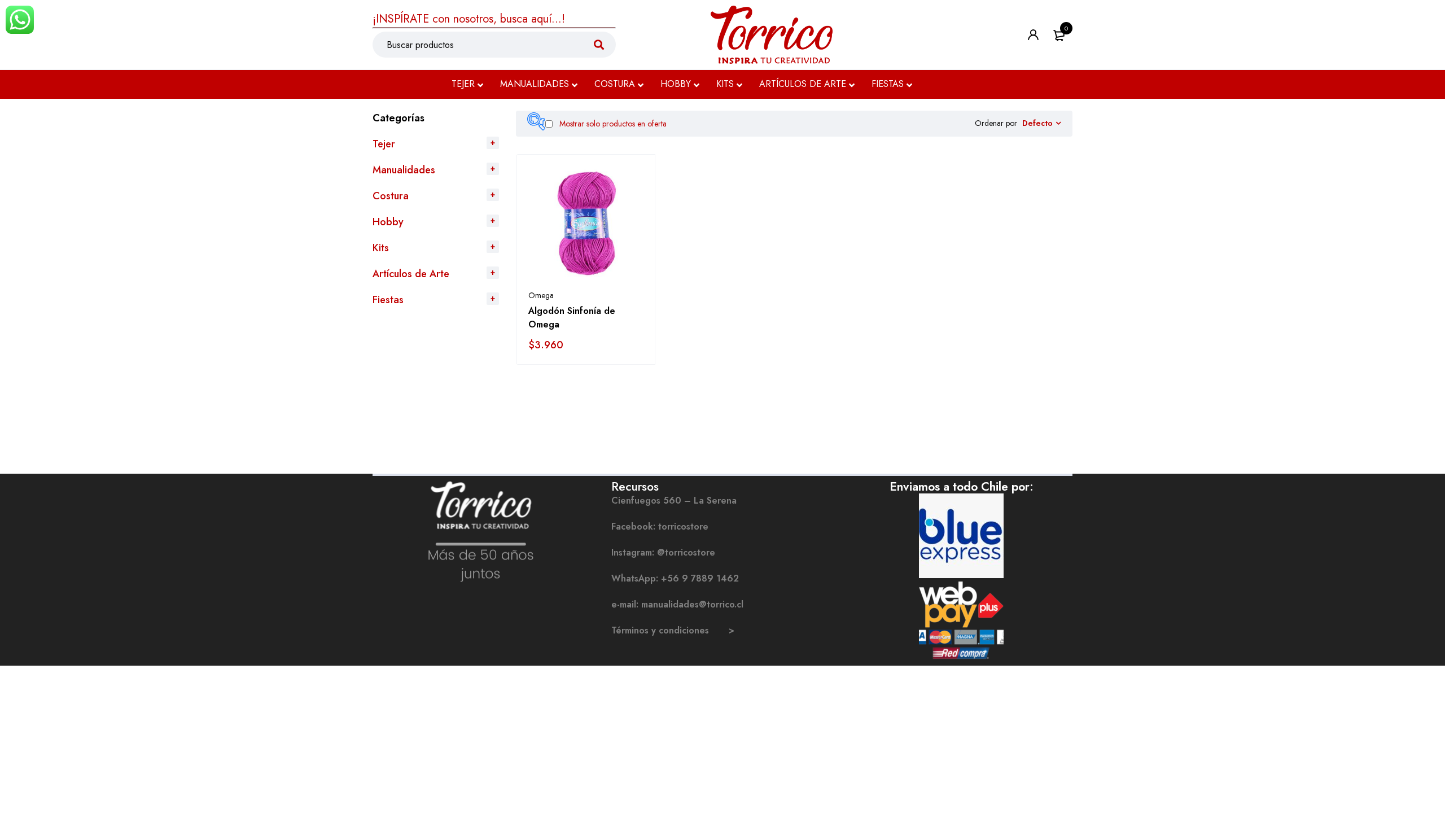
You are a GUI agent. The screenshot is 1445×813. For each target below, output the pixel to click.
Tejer (384, 144)
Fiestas (388, 299)
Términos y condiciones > (672, 630)
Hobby (388, 222)
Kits (381, 248)
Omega (541, 295)
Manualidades (404, 170)
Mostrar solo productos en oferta (612, 124)
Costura (391, 196)
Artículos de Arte (411, 273)
